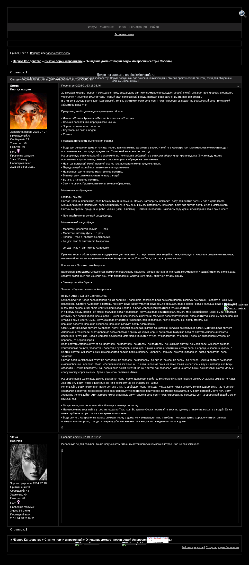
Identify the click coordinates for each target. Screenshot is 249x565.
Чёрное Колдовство (27, 61)
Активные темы (124, 34)
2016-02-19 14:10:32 (88, 436)
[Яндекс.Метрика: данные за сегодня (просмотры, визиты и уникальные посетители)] (87, 544)
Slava (14, 437)
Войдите (35, 53)
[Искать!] (243, 14)
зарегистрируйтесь (58, 53)
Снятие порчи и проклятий (63, 61)
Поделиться (68, 436)
